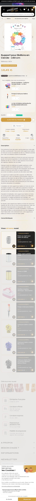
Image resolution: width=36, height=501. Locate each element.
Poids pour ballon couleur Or (25, 325)
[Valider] (24, 463)
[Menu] (4, 9)
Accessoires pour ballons (21, 18)
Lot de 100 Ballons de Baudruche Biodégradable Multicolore (21, 104)
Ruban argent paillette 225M (24, 254)
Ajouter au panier (15, 120)
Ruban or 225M (22, 271)
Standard (18, 126)
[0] (16, 49)
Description (5, 145)
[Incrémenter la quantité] (13, 115)
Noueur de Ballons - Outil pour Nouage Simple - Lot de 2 (20, 83)
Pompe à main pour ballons (20, 93)
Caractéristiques (6, 218)
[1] (19, 49)
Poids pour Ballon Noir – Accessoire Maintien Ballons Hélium (25, 361)
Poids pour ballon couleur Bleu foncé (25, 343)
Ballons (9, 18)
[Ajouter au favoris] (33, 119)
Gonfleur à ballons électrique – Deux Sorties (25, 289)
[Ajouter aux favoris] (13, 246)
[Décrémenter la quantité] (8, 115)
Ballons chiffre (12, 388)
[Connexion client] (28, 9)
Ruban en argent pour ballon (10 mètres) (24, 236)
